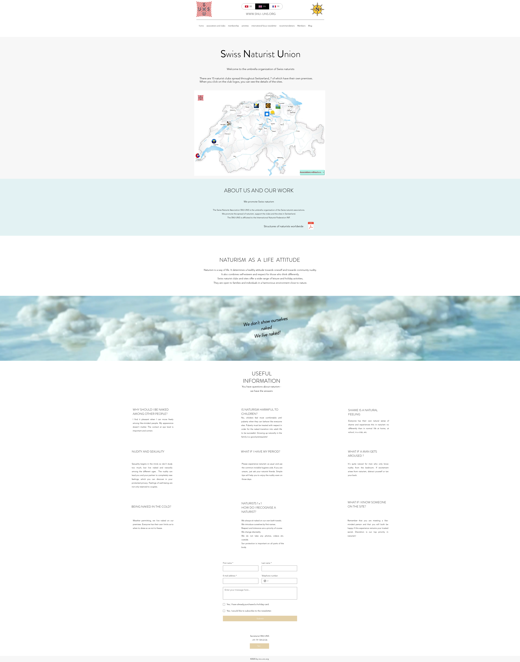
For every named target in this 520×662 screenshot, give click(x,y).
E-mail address (230, 575)
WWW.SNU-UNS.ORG (261, 14)
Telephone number (270, 575)
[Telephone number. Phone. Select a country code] (266, 581)
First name (228, 563)
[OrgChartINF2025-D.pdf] (310, 226)
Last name (267, 563)
